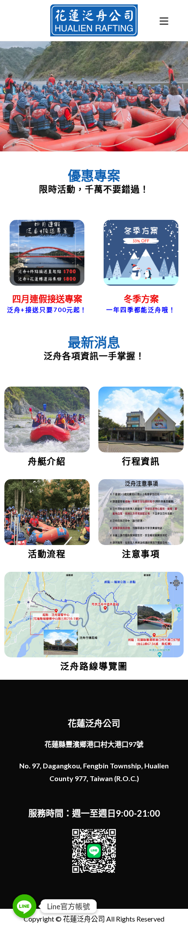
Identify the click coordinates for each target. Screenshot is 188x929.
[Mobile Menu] (164, 20)
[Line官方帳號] (24, 906)
